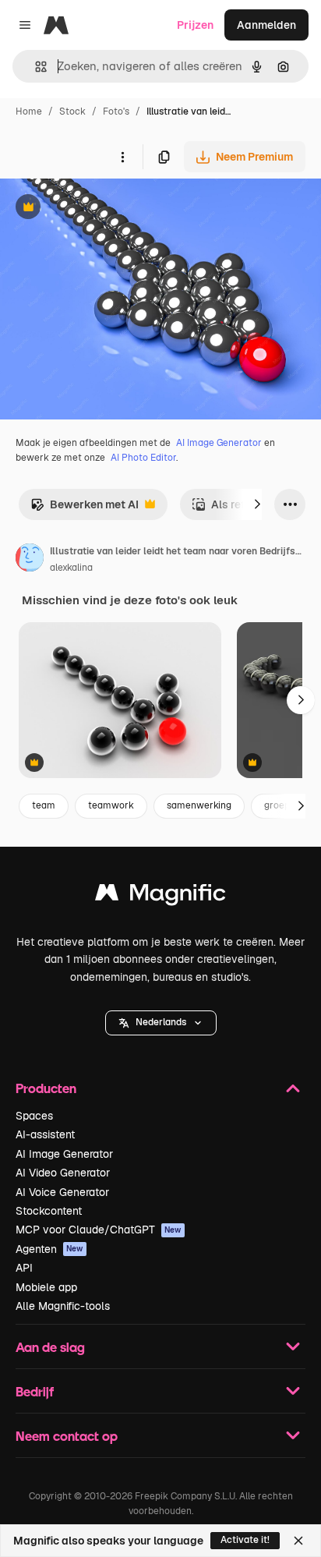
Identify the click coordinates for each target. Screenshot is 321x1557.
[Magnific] (160, 896)
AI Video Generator (63, 1173)
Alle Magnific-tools (63, 1306)
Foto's (116, 111)
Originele (102, 208)
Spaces (34, 1116)
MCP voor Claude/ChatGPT (99, 1230)
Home (29, 111)
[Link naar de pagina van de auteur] (30, 559)
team (43, 805)
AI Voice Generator (62, 1192)
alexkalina (71, 567)
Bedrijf (35, 1391)
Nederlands (161, 1022)
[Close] (298, 1540)
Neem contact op (67, 1436)
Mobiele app (46, 1287)
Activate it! (245, 1540)
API (24, 1268)
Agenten (49, 1249)
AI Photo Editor (143, 457)
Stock (72, 111)
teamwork (111, 805)
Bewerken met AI (84, 508)
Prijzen (195, 25)
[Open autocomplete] (34, 67)
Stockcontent (49, 1211)
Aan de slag (50, 1347)
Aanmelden (266, 25)
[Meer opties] (122, 156)
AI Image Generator (219, 443)
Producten (46, 1088)
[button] (161, 1022)
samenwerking (199, 805)
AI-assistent (45, 1134)
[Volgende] (257, 504)
